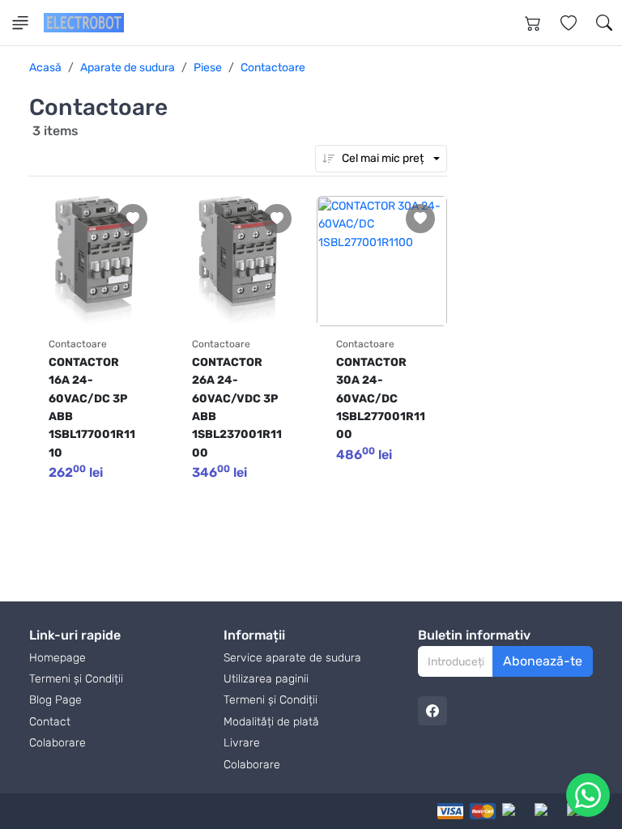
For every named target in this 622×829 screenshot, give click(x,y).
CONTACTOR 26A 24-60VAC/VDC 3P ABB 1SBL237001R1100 (237, 407)
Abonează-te (542, 661)
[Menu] (20, 22)
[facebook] (432, 710)
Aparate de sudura (127, 67)
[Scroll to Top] (573, 799)
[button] (604, 23)
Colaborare (57, 743)
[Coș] (533, 23)
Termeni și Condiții (76, 679)
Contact (49, 722)
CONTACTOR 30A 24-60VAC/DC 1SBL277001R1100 (380, 398)
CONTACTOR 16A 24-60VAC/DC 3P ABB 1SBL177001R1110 (92, 407)
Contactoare (273, 67)
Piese (208, 67)
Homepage (57, 658)
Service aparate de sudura (292, 658)
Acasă (45, 67)
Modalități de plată (271, 722)
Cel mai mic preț (383, 158)
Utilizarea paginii (266, 679)
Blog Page (55, 700)
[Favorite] (568, 23)
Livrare (242, 743)
